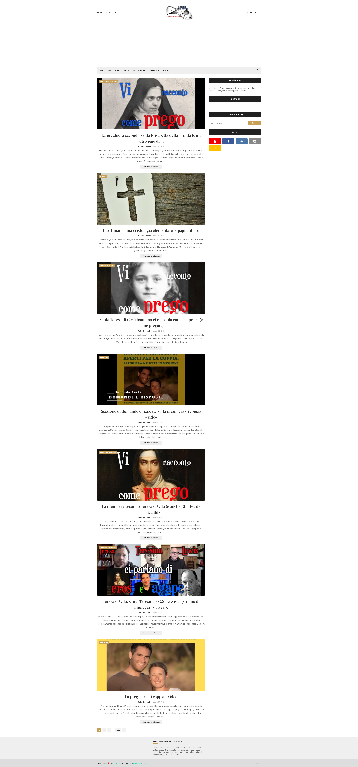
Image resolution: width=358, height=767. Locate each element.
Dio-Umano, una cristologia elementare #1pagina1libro (151, 230)
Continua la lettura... (151, 166)
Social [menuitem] (166, 70)
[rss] (215, 148)
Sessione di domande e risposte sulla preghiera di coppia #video (151, 414)
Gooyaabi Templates (140, 763)
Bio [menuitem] (109, 70)
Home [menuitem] (101, 70)
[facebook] (247, 12)
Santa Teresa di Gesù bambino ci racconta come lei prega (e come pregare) (151, 322)
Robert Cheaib (144, 146)
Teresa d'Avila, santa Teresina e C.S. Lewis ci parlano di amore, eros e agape (151, 604)
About (107, 12)
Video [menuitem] (126, 70)
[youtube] (251, 12)
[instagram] (260, 12)
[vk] (242, 141)
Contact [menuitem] (142, 70)
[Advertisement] (179, 46)
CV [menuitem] (134, 70)
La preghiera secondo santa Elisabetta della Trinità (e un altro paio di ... (151, 138)
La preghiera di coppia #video (151, 696)
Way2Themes (117, 763)
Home (99, 12)
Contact (117, 12)
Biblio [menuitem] (117, 70)
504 (118, 730)
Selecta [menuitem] (153, 70)
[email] (255, 12)
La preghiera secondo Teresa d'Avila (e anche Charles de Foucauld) (151, 509)
